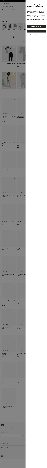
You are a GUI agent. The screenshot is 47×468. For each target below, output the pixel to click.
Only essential (36, 31)
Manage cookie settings (36, 34)
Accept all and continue (36, 26)
